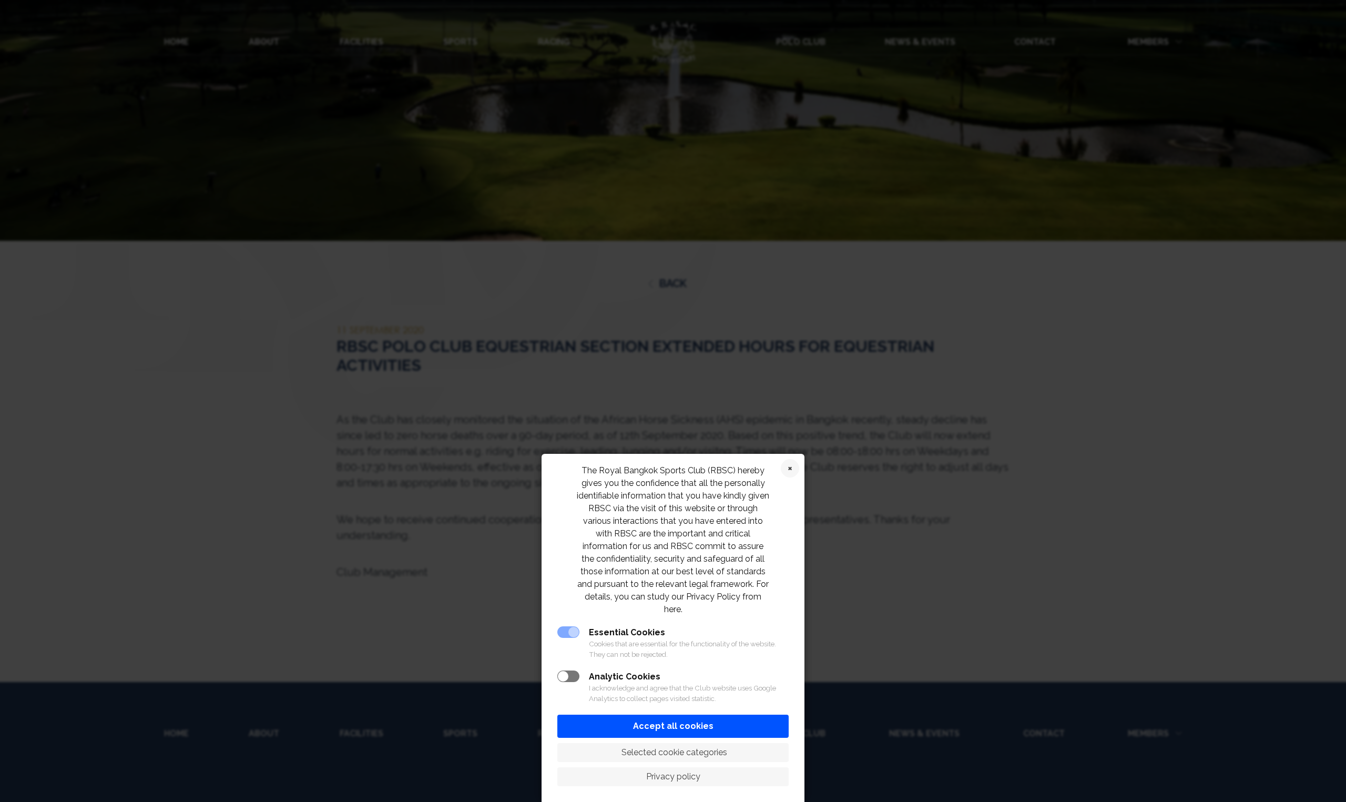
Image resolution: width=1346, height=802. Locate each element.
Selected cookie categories (673, 752)
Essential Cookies (627, 632)
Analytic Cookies (624, 677)
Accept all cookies (673, 726)
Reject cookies (790, 468)
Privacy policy (673, 776)
